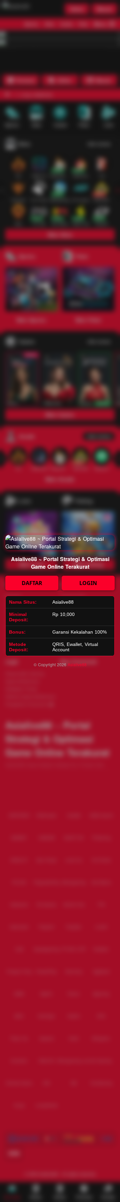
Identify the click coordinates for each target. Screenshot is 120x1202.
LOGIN (88, 583)
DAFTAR (32, 583)
